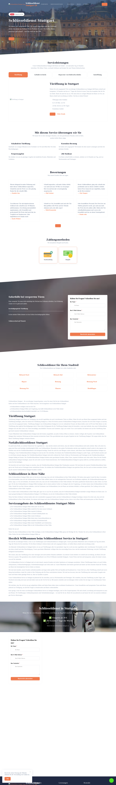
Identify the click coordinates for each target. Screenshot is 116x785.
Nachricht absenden (87, 334)
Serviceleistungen (57, 4)
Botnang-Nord (92, 382)
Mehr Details (61, 114)
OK (7, 778)
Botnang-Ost (24, 388)
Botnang (58, 382)
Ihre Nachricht (74, 319)
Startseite (44, 4)
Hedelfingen (92, 388)
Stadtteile (70, 4)
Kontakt (86, 4)
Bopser (24, 382)
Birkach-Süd (58, 375)
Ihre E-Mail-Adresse (75, 310)
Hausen (58, 388)
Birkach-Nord (24, 375)
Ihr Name (72, 302)
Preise (79, 4)
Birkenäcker (91, 375)
